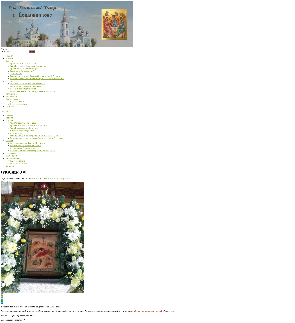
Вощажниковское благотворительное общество (32, 91)
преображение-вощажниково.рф (146, 311)
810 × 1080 (35, 178)
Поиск (3, 51)
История (9, 81)
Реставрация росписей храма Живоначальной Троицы (35, 76)
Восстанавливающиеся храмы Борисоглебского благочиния (37, 78)
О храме (9, 61)
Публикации (11, 96)
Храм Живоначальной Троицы (24, 63)
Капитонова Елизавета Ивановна (25, 86)
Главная (9, 56)
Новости (9, 58)
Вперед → (5, 181)
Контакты (10, 106)
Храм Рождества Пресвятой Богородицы (28, 66)
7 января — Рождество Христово (56, 178)
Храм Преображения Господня (24, 68)
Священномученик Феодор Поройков (27, 83)
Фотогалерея (11, 94)
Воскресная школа (18, 104)
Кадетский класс (17, 101)
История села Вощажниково (23, 89)
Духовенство (16, 73)
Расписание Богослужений (22, 71)
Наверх (4, 111)
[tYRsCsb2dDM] (42, 292)
